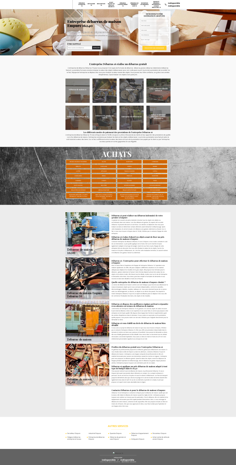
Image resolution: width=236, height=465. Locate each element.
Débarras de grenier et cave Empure (118, 438)
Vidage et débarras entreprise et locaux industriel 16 (156, 4)
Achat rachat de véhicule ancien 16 (111, 4)
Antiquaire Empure (137, 439)
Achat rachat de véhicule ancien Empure (161, 438)
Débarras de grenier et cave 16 (134, 4)
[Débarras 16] (118, 453)
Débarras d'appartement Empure (140, 434)
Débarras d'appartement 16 (123, 4)
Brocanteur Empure (159, 433)
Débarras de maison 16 (81, 4)
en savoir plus (77, 102)
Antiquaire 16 (91, 4)
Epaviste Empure (116, 433)
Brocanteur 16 (101, 4)
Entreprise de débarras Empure (97, 438)
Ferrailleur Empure (73, 433)
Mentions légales (129, 462)
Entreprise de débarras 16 (144, 4)
